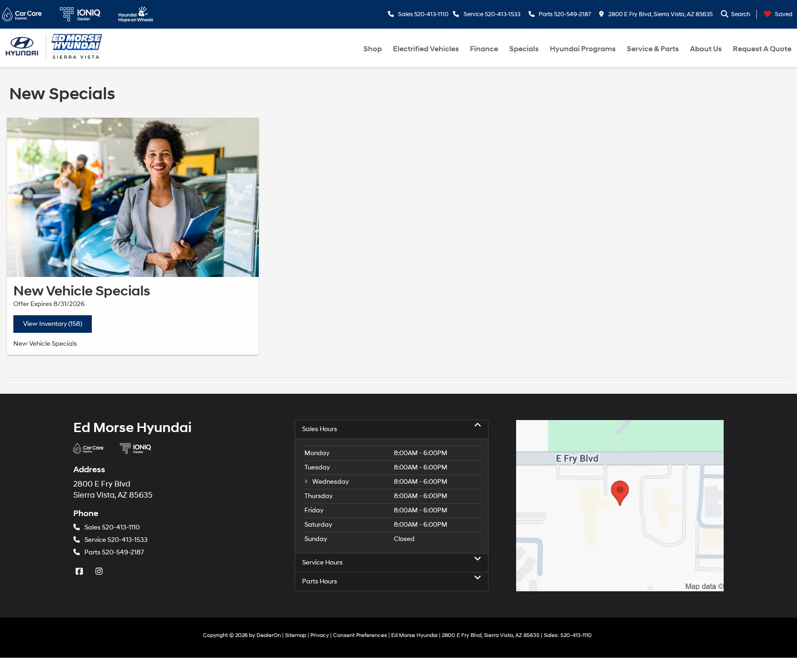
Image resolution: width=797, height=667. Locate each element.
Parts (114, 552)
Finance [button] (484, 49)
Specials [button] (524, 49)
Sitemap (295, 635)
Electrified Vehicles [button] (426, 49)
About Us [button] (706, 49)
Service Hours (322, 562)
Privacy (319, 635)
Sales (112, 527)
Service (116, 540)
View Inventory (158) (52, 324)
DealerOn (268, 635)
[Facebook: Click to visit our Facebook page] (80, 572)
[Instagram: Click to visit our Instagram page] (100, 572)
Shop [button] (372, 49)
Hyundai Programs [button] (583, 49)
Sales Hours (319, 429)
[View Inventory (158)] (133, 197)
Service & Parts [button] (653, 49)
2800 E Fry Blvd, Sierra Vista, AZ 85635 (660, 14)
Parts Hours (319, 581)
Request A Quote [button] (762, 49)
